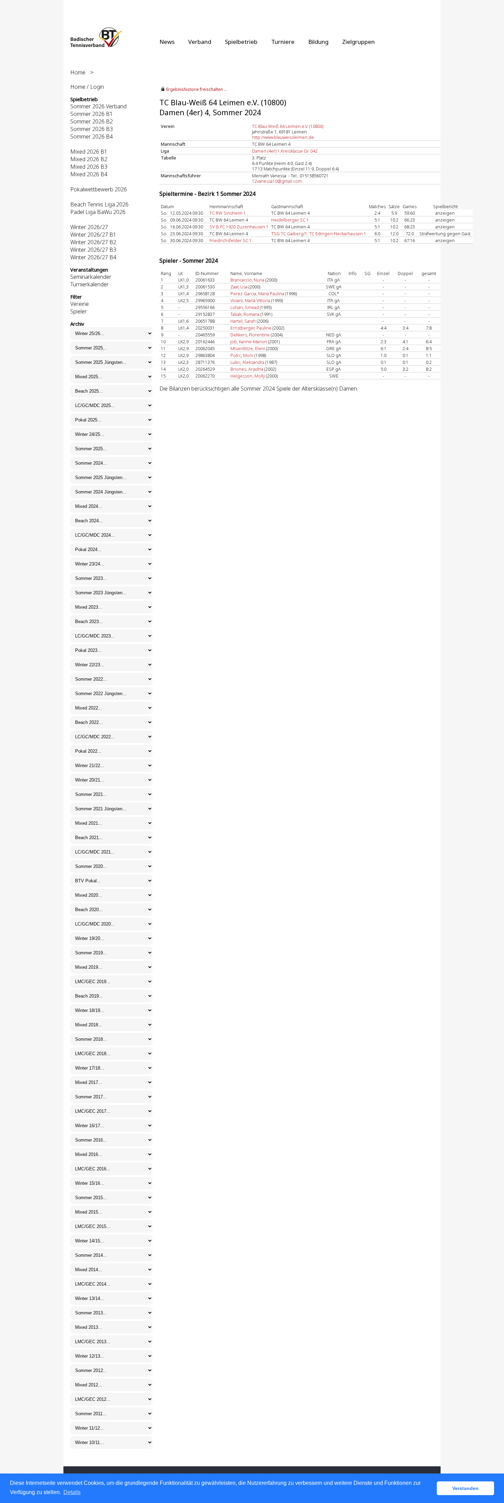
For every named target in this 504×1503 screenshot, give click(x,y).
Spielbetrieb (241, 42)
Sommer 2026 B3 (91, 129)
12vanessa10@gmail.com (277, 181)
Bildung (318, 42)
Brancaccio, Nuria (247, 280)
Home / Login (87, 87)
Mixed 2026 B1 (88, 151)
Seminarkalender (90, 277)
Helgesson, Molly (247, 376)
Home (77, 72)
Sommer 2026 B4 (91, 136)
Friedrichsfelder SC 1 (230, 240)
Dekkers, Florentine (250, 335)
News (167, 42)
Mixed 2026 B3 (88, 166)
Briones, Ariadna (246, 369)
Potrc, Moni (241, 355)
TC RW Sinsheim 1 (227, 213)
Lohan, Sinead (244, 307)
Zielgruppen (358, 42)
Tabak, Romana (245, 314)
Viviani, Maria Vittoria (250, 300)
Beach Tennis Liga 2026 (99, 204)
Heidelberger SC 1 (290, 220)
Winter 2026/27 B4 (93, 257)
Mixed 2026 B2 (88, 159)
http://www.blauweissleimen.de (283, 137)
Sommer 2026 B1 (91, 114)
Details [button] (72, 1492)
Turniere (283, 42)
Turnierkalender (89, 284)
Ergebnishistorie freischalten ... (196, 89)
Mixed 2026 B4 (88, 174)
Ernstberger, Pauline (251, 328)
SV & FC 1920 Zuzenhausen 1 (238, 227)
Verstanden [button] (465, 1488)
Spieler (78, 311)
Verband (199, 42)
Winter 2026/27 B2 (93, 242)
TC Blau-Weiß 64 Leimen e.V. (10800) (287, 126)
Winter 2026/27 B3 (93, 249)
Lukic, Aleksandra (247, 362)
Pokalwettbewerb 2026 (98, 189)
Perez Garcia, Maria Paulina (257, 293)
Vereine (79, 304)
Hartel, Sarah (243, 321)
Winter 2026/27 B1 (93, 234)
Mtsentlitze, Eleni (247, 348)
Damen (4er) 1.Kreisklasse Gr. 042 (284, 151)
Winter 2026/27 (89, 227)
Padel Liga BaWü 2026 (97, 212)
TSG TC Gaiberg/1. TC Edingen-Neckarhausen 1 (318, 233)
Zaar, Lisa (239, 287)
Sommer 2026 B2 (91, 121)
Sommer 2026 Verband (98, 106)
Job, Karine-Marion (248, 341)
